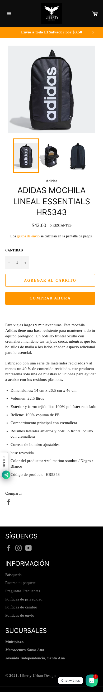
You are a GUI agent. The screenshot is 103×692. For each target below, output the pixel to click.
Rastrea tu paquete (20, 583)
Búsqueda (13, 575)
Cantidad (14, 250)
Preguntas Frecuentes (22, 591)
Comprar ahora (50, 298)
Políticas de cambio (21, 607)
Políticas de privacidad (24, 599)
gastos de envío (28, 236)
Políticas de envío (19, 615)
